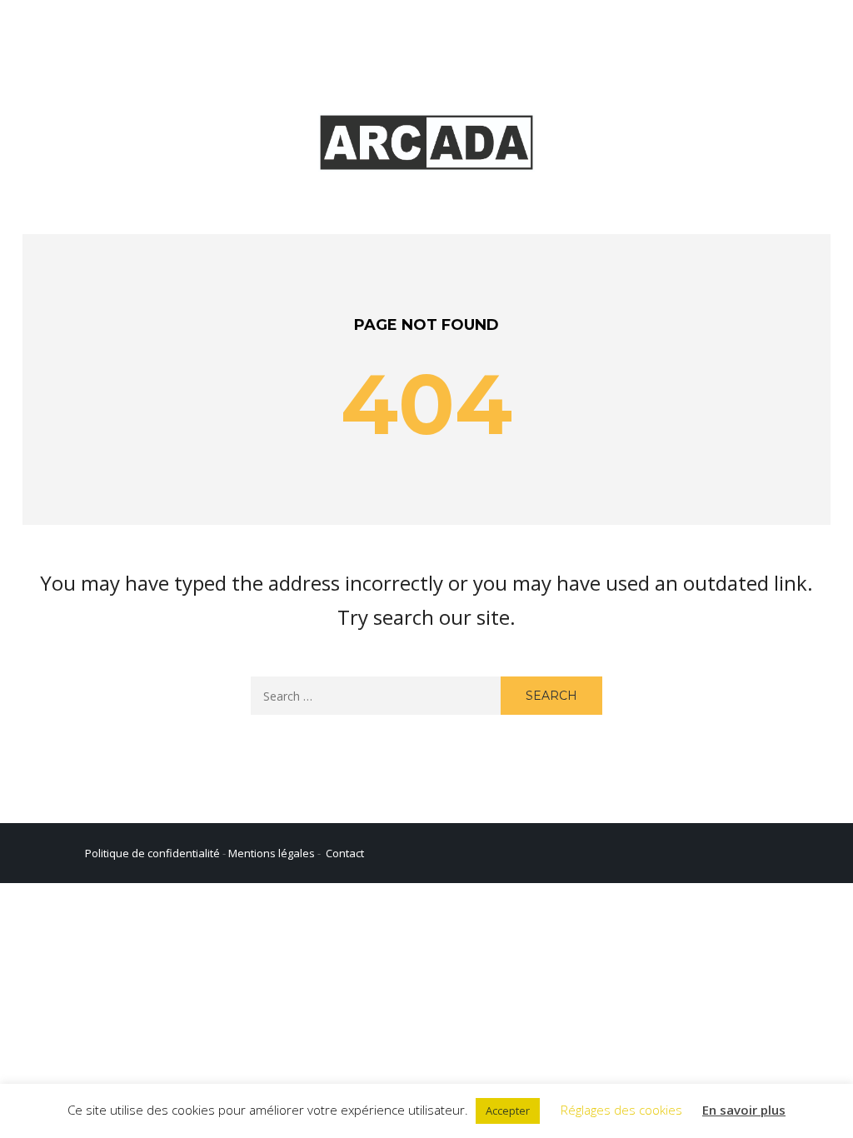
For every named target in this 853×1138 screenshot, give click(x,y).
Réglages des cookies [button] (621, 1109)
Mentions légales (271, 853)
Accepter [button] (508, 1110)
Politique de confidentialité (152, 853)
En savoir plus (744, 1109)
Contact (345, 853)
